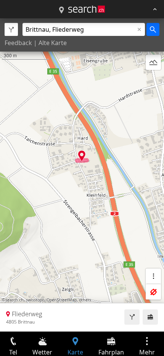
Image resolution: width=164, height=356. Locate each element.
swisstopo (35, 300)
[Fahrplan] (150, 317)
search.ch (14, 300)
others (85, 300)
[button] (81, 156)
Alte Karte (53, 43)
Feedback (18, 43)
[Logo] (86, 9)
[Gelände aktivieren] (153, 62)
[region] (82, 175)
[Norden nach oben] (153, 80)
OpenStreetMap (62, 300)
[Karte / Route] (61, 10)
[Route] (132, 317)
